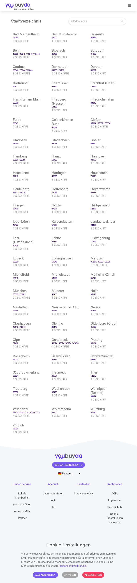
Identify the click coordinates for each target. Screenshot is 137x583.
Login (53, 500)
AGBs (114, 493)
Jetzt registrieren (53, 493)
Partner (22, 518)
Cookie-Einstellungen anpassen (115, 518)
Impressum (114, 500)
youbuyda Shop (22, 504)
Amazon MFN (22, 511)
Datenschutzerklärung (73, 565)
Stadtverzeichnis (84, 493)
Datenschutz (114, 507)
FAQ (53, 507)
